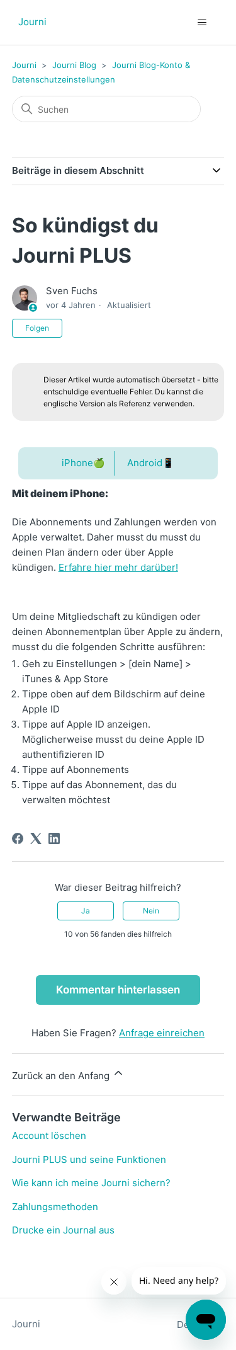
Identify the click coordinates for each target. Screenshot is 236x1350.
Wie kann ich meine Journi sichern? (91, 1183)
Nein (151, 910)
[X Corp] (36, 838)
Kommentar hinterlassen (118, 989)
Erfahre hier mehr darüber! (118, 567)
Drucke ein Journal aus (63, 1230)
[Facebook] (17, 838)
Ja (85, 910)
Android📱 (150, 463)
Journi (24, 65)
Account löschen (49, 1135)
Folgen (37, 328)
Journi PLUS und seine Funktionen (89, 1159)
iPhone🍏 (83, 463)
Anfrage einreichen (162, 1033)
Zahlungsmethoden (55, 1207)
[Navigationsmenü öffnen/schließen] (201, 23)
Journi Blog (74, 65)
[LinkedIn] (54, 838)
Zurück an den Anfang (62, 1076)
